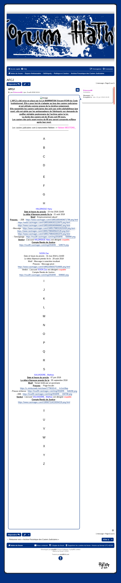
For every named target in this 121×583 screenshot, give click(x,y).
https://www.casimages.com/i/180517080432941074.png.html (44, 234)
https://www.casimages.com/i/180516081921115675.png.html (44, 222)
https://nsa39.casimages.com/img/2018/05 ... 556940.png (50, 237)
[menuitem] (24, 69)
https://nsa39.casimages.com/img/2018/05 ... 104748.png (47, 394)
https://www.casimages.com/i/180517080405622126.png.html (43, 231)
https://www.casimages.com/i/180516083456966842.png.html (44, 225)
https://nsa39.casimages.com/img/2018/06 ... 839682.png (44, 275)
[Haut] (60, 558)
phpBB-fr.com (64, 554)
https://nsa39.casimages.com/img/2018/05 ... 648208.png (52, 391)
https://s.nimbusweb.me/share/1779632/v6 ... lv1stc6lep (44, 388)
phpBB (53, 549)
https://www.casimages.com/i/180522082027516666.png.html (44, 267)
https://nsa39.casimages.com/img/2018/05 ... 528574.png (44, 245)
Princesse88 (87, 90)
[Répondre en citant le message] (78, 90)
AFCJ (10, 80)
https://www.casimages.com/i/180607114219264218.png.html (44, 402)
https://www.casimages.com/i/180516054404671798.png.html (52, 220)
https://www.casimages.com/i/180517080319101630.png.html (49, 228)
